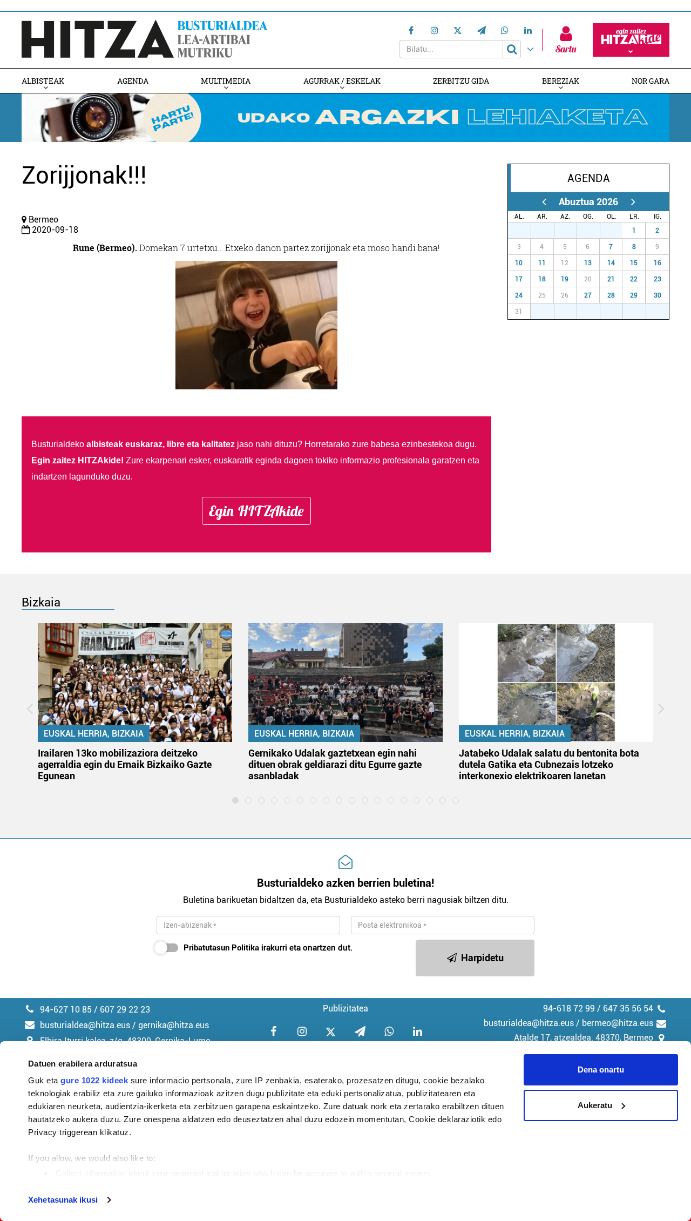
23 (657, 279)
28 (548, 230)
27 (525, 230)
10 (519, 263)
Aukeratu (595, 1105)
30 (594, 230)
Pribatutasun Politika (221, 948)
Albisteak (43, 81)
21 (611, 279)
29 (571, 230)
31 (617, 230)
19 (564, 279)
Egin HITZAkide (256, 511)
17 (519, 279)
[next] (633, 201)
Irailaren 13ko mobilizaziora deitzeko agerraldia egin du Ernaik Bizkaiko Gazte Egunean (125, 764)
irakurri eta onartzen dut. (268, 948)
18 (542, 279)
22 (634, 279)
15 (634, 263)
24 (519, 295)
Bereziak (560, 81)
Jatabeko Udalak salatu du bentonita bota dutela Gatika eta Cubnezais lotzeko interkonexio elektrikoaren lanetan (549, 764)
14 (611, 263)
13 (588, 263)
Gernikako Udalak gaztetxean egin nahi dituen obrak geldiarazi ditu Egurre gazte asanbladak (335, 764)
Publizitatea (345, 1008)
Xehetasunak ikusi (63, 1199)
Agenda (132, 81)
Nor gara (650, 81)
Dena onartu (601, 1069)
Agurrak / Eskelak (342, 81)
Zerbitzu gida (461, 81)
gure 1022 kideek (94, 1080)
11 (542, 263)
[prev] (544, 201)
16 (657, 263)
